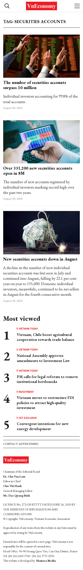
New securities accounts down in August (40, 259)
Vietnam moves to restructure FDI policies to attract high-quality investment (45, 402)
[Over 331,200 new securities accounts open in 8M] (41, 141)
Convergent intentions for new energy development (43, 426)
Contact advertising (20, 444)
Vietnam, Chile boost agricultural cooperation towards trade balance (45, 337)
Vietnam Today (28, 328)
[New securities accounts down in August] (41, 232)
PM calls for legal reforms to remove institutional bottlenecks (47, 379)
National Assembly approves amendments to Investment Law (43, 358)
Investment (26, 391)
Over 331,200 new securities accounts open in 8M (37, 170)
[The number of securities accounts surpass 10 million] (41, 55)
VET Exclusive (28, 417)
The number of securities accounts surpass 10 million (34, 85)
